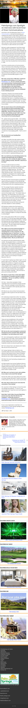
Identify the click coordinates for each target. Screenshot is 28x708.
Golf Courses (4, 657)
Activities (3, 650)
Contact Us (3, 670)
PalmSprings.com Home (7, 649)
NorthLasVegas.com (5, 695)
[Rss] (12, 706)
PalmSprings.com (5, 399)
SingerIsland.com (4, 698)
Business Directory (5, 653)
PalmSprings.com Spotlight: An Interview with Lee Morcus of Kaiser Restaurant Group (18, 441)
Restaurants (4, 663)
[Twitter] (15, 706)
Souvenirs (3, 666)
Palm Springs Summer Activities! (10, 462)
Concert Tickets (4, 655)
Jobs (2, 660)
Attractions (3, 651)
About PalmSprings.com (7, 668)
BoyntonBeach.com (5, 688)
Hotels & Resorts (5, 658)
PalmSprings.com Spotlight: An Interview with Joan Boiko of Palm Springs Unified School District (9, 436)
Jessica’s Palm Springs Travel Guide (11, 514)
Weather (3, 667)
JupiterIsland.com (4, 691)
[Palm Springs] (14, 4)
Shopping (3, 664)
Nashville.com (3, 693)
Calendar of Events (5, 654)
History (2, 659)
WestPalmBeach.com (5, 700)
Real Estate (3, 662)
